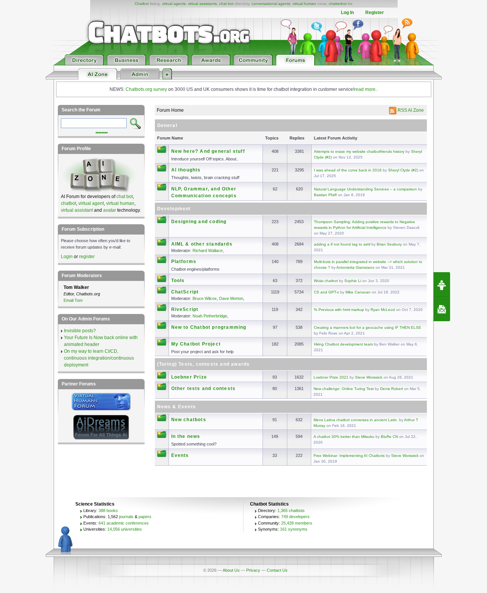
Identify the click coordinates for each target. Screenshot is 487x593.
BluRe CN (389, 436)
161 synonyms (293, 529)
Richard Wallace (208, 250)
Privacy (253, 570)
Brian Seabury (389, 244)
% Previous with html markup (339, 310)
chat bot (226, 4)
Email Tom (73, 300)
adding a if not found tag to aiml (342, 244)
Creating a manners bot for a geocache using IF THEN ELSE (367, 327)
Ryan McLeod (383, 310)
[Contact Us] (441, 309)
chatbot (68, 203)
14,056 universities (124, 529)
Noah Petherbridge (210, 316)
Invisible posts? (80, 330)
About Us (231, 570)
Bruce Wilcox (205, 298)
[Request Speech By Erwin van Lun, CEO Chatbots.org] (441, 284)
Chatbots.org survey (146, 89)
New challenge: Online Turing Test (344, 389)
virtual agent (91, 203)
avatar (109, 210)
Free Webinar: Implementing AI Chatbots (350, 455)
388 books (108, 510)
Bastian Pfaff (325, 195)
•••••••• (101, 132)
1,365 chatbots (291, 510)
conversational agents (270, 4)
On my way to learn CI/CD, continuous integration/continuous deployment (99, 358)
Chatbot (142, 4)
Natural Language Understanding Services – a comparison (365, 189)
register (87, 256)
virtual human (304, 4)
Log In (347, 12)
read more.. (366, 89)
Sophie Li (352, 281)
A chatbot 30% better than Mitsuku (344, 436)
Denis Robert (391, 389)
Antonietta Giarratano (355, 267)
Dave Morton (231, 298)
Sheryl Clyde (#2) (403, 170)
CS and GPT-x (326, 292)
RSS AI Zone (410, 110)
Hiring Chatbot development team (343, 344)
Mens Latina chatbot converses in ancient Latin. (356, 420)
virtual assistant (77, 210)
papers (144, 516)
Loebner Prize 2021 (331, 377)
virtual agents (174, 4)
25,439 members (296, 523)
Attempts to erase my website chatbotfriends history (359, 151)
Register (374, 12)
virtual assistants (202, 4)
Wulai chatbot (326, 281)
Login (67, 256)
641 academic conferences (124, 523)
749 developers (295, 516)
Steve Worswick (368, 377)
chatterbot (338, 4)
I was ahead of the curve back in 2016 (348, 170)
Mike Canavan (358, 292)
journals (126, 516)
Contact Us (277, 570)
